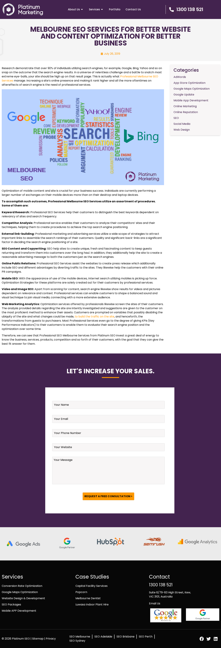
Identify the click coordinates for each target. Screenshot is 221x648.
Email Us (154, 603)
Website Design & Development (23, 598)
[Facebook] (202, 639)
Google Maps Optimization (20, 592)
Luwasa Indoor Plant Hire (92, 604)
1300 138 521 (161, 585)
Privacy (51, 639)
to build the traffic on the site (94, 316)
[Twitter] (208, 639)
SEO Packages (11, 604)
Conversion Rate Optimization (22, 586)
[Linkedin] (215, 639)
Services (94, 9)
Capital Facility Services (91, 586)
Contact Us (133, 9)
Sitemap (38, 639)
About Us (74, 9)
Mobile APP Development (19, 611)
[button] (184, 9)
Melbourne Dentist (88, 598)
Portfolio (114, 9)
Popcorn (81, 592)
